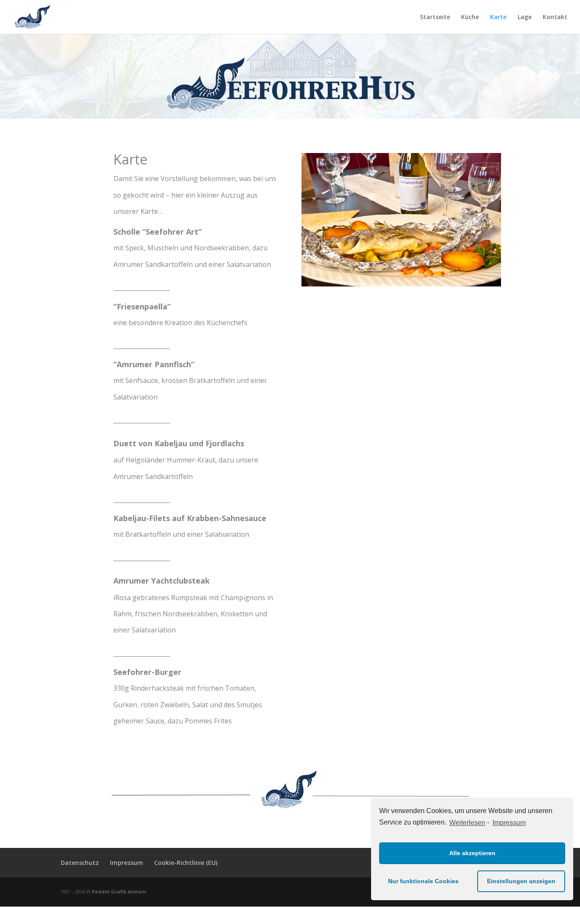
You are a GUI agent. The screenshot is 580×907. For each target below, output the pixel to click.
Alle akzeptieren (472, 853)
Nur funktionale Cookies (423, 881)
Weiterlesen (467, 822)
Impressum (509, 822)
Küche (470, 17)
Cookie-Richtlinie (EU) (185, 863)
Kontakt (555, 17)
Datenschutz (80, 863)
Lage (525, 17)
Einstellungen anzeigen (521, 881)
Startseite (435, 17)
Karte (498, 17)
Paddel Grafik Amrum (119, 891)
